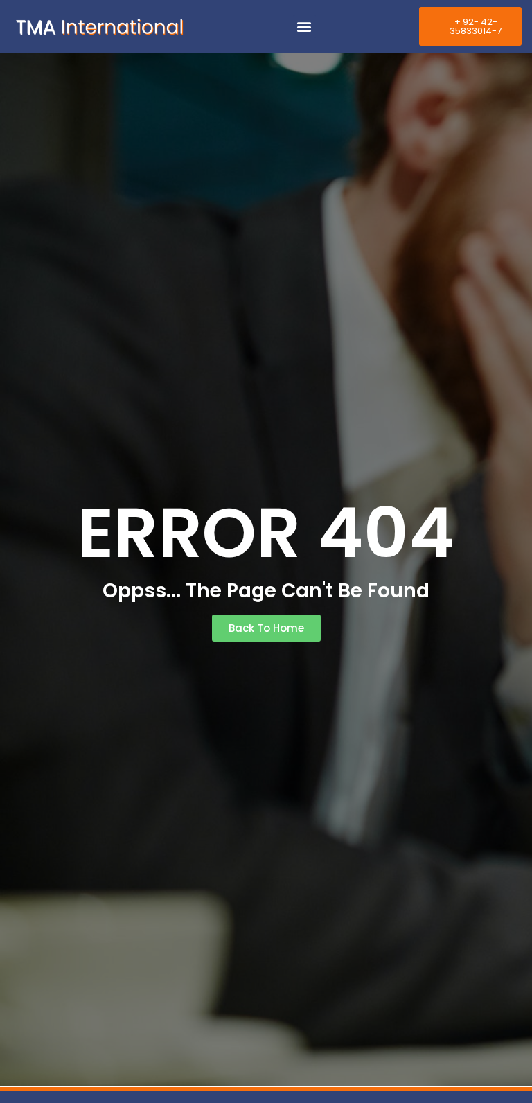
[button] (304, 26)
